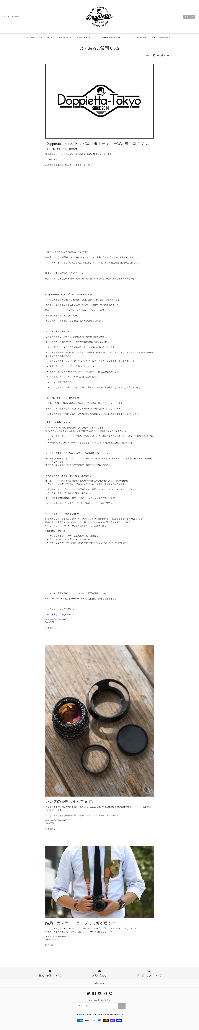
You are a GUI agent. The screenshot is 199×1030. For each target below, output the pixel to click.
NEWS (51, 622)
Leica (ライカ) (64, 38)
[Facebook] (94, 993)
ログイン (7, 17)
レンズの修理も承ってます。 (70, 801)
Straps (57, 939)
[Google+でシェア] (163, 55)
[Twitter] (88, 993)
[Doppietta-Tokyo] (99, 4)
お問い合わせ (141, 38)
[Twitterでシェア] (158, 55)
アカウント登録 (157, 38)
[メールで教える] (168, 55)
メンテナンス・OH (34, 38)
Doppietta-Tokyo (86, 1014)
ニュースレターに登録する (99, 1000)
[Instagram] (105, 993)
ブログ (127, 38)
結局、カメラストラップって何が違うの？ (82, 923)
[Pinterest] (110, 993)
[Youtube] (99, 993)
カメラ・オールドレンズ (86, 38)
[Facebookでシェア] (154, 55)
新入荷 (50, 38)
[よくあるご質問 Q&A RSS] (171, 55)
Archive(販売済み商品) (110, 38)
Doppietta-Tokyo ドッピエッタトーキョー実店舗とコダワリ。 (98, 143)
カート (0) (189, 17)
